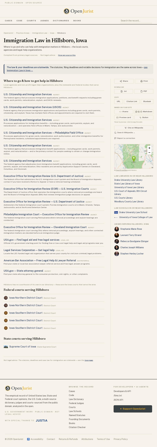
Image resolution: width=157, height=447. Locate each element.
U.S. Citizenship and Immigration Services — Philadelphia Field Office (43, 132)
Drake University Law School (133, 212)
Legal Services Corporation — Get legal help (29, 250)
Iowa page (89, 360)
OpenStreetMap (121, 170)
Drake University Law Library (128, 180)
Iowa (52, 33)
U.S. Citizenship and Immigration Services (28, 94)
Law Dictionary (76, 399)
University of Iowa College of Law (136, 217)
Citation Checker (77, 427)
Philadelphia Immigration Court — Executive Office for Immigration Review (46, 214)
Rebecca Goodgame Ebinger (134, 241)
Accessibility (35, 439)
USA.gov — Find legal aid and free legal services (31, 239)
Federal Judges (76, 403)
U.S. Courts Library (123, 198)
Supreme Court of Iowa (22, 346)
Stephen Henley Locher (132, 253)
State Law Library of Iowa (127, 183)
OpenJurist (8, 33)
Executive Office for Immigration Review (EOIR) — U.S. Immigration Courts (46, 188)
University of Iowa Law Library (129, 187)
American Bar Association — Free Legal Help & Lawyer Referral (40, 260)
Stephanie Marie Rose (131, 229)
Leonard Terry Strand (130, 235)
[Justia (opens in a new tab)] (42, 420)
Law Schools (75, 411)
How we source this (67, 55)
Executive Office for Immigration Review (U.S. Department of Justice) (43, 176)
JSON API (118, 400)
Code (20, 21)
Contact (51, 439)
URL (118, 101)
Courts (31, 21)
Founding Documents (79, 419)
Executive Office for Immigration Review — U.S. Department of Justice (44, 201)
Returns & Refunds (68, 439)
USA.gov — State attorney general (23, 270)
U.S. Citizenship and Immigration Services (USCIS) (32, 107)
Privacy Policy (121, 439)
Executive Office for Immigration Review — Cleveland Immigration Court (45, 227)
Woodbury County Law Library (129, 201)
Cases (8, 21)
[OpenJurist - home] (78, 11)
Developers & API (122, 391)
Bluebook (147, 101)
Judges (44, 21)
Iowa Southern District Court (25, 312)
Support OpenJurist (132, 408)
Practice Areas (22, 33)
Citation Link (131, 101)
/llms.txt (118, 395)
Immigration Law (39, 33)
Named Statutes (77, 415)
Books (77, 21)
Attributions (87, 439)
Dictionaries (61, 21)
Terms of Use (103, 439)
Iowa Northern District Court (25, 297)
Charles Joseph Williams (132, 247)
